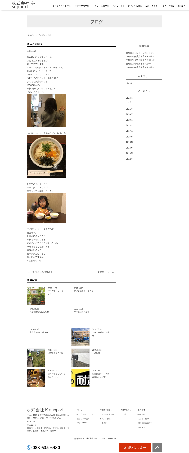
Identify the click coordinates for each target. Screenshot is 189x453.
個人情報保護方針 (145, 423)
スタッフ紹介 (169, 6)
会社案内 (181, 6)
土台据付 (96, 353)
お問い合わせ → (135, 447)
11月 (129, 102)
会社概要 (141, 410)
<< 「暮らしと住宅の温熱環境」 (41, 272)
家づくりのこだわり (85, 414)
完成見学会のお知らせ (83, 291)
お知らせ (103, 423)
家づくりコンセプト (61, 6)
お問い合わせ (126, 410)
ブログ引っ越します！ (144, 53)
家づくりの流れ (135, 6)
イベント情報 (118, 6)
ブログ (129, 83)
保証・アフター (152, 6)
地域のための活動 (55, 353)
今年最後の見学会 (81, 312)
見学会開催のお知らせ (39, 312)
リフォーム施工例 (101, 6)
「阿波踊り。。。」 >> (105, 272)
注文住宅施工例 (82, 6)
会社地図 (141, 414)
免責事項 (141, 427)
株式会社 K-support (23, 5)
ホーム (79, 410)
